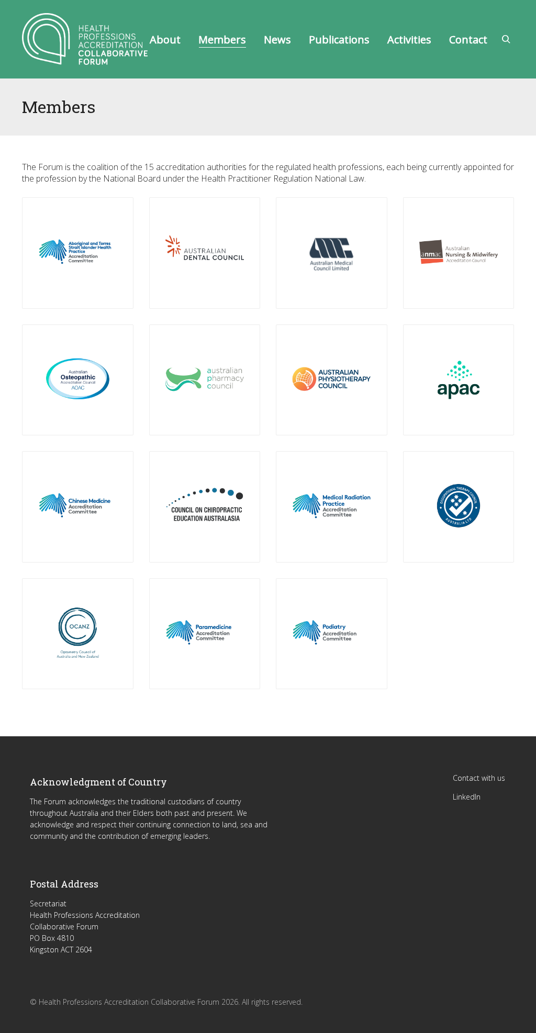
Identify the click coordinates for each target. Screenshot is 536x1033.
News (277, 39)
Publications (339, 39)
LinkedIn (467, 797)
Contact (468, 39)
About (165, 39)
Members (222, 39)
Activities (409, 39)
